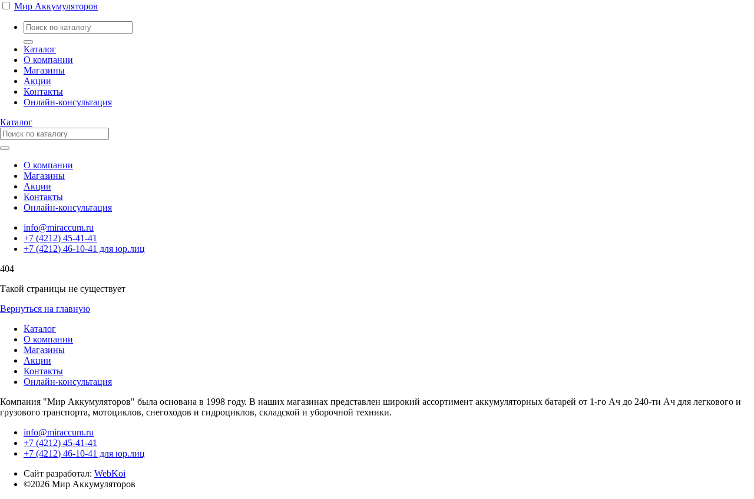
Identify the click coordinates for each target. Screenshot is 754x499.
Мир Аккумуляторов (56, 6)
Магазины (44, 70)
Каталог (40, 49)
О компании (48, 60)
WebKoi (109, 473)
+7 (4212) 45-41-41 (60, 238)
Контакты (43, 92)
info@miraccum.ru (59, 227)
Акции (37, 81)
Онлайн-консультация (68, 102)
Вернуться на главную (45, 309)
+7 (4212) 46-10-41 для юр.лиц (84, 249)
